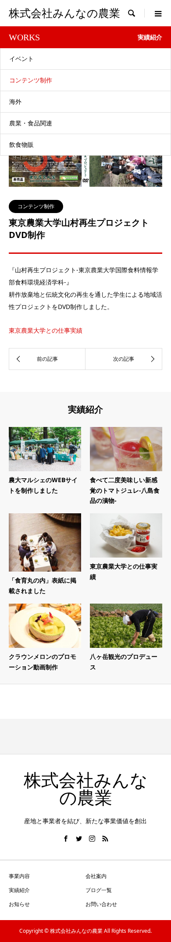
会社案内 (96, 876)
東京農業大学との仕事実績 (45, 330)
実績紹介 (19, 890)
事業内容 (19, 876)
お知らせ (19, 904)
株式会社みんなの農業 (64, 13)
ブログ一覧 (99, 890)
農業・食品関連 (30, 123)
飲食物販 (21, 144)
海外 (15, 101)
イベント (21, 58)
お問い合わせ (101, 904)
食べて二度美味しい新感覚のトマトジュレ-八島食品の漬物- (125, 490)
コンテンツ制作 (30, 80)
